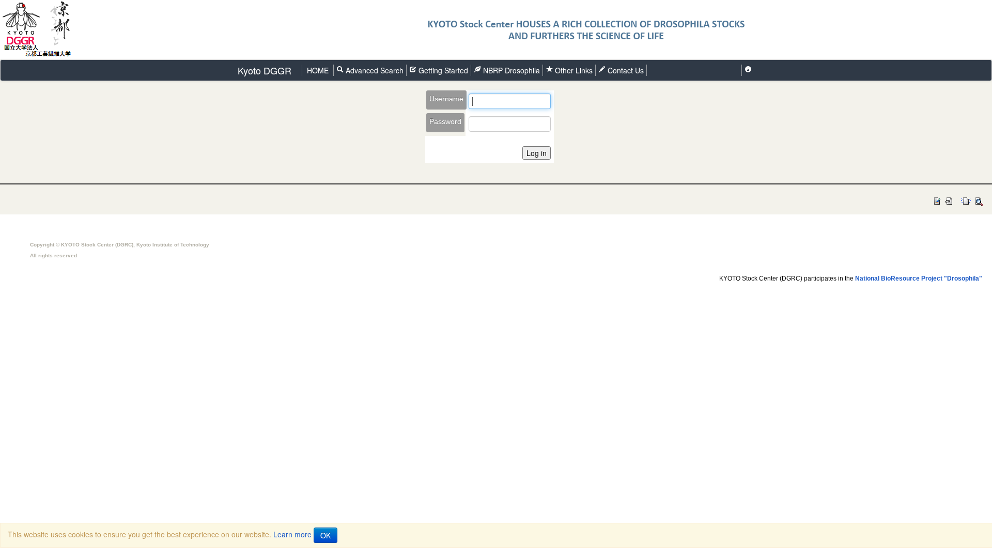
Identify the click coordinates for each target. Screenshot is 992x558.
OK (325, 535)
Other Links (574, 70)
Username (446, 99)
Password (445, 121)
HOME (318, 70)
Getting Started (442, 70)
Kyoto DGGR (264, 70)
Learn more (292, 534)
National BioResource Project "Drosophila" (918, 278)
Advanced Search (374, 70)
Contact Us (625, 70)
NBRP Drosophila (510, 70)
